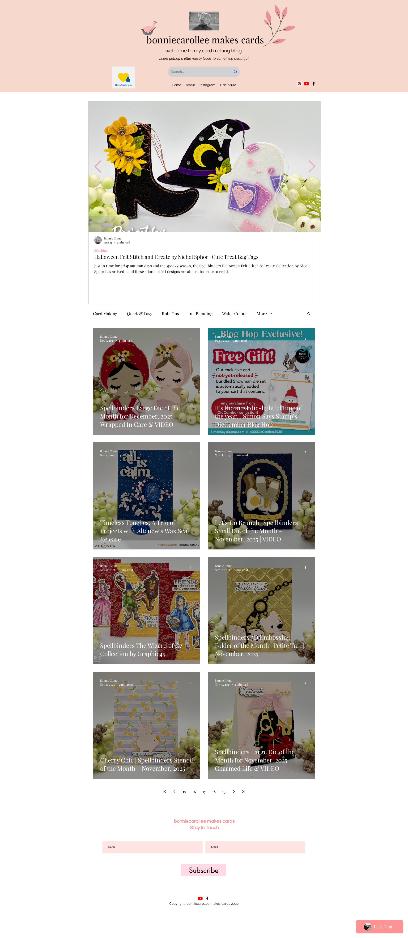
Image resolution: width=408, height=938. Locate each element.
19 (223, 791)
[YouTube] (306, 83)
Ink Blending (200, 313)
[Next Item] (311, 166)
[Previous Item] (98, 166)
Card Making (105, 313)
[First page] (164, 791)
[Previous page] (174, 791)
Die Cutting (102, 250)
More (262, 313)
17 (204, 791)
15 (184, 791)
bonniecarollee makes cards (205, 39)
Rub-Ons (170, 313)
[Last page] (243, 791)
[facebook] (313, 83)
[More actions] (192, 338)
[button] (309, 314)
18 (214, 791)
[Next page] (234, 791)
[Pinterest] (299, 83)
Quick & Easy (139, 313)
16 (194, 791)
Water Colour (234, 313)
